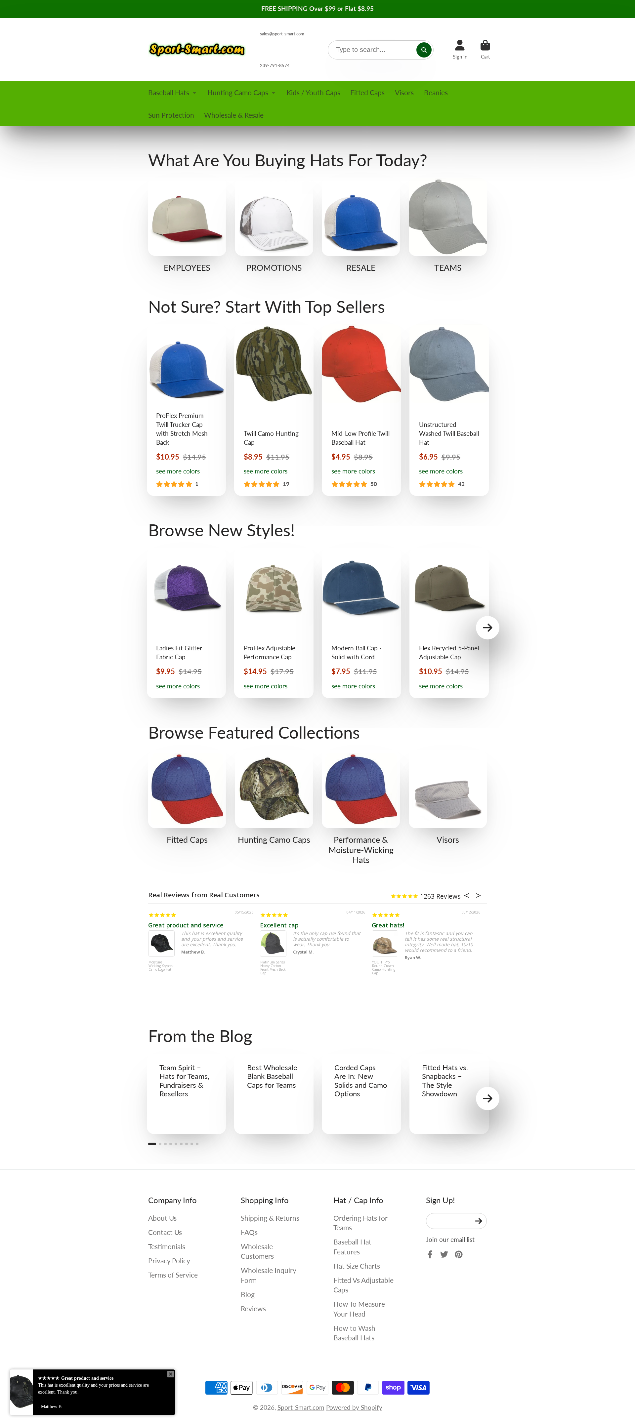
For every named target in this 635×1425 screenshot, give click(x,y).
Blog (248, 1294)
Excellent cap (279, 925)
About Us (162, 1218)
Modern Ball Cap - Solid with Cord (361, 623)
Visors (404, 92)
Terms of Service (173, 1275)
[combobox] (381, 50)
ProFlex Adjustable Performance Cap (274, 623)
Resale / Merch (361, 225)
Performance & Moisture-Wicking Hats (361, 807)
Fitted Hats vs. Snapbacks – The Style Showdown (449, 1094)
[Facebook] (430, 1254)
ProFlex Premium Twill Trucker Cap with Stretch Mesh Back (186, 410)
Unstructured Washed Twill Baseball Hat (449, 410)
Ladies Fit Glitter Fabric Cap (186, 623)
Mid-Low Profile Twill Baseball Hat (361, 410)
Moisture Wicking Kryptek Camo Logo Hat (161, 966)
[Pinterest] (459, 1254)
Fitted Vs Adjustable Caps (363, 1285)
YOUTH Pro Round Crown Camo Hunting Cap (383, 967)
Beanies (436, 92)
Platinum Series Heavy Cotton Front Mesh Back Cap (273, 967)
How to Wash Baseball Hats (354, 1333)
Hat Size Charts (356, 1266)
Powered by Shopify (354, 1407)
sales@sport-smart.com (282, 33)
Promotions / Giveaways (274, 225)
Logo (197, 49)
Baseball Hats (168, 92)
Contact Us (165, 1232)
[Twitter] (444, 1254)
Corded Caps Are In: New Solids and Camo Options (361, 1094)
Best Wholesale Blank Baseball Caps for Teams (274, 1094)
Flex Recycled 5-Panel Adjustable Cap (449, 623)
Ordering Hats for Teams (360, 1223)
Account (460, 50)
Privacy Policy (169, 1260)
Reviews (253, 1308)
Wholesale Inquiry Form (268, 1275)
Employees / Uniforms (187, 225)
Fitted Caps (367, 92)
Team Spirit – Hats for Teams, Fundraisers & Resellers (186, 1094)
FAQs (249, 1232)
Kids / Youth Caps (313, 92)
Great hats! (388, 925)
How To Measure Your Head (359, 1309)
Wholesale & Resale (234, 115)
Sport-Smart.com (300, 1407)
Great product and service (186, 925)
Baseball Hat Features (352, 1247)
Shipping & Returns (270, 1218)
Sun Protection (171, 115)
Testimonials (166, 1246)
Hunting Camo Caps (237, 92)
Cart (485, 50)
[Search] (424, 50)
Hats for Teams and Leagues (448, 225)
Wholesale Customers (257, 1251)
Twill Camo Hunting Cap (274, 410)
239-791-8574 (275, 65)
